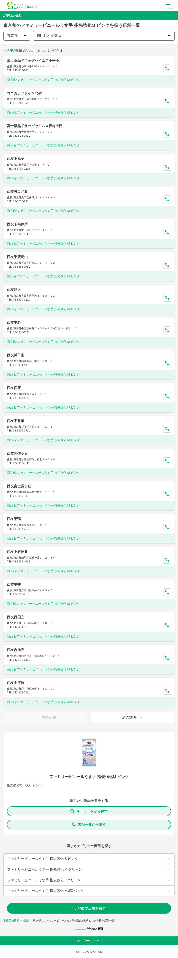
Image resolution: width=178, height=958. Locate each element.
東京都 (12, 35)
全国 (26, 920)
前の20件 (48, 717)
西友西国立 (15, 617)
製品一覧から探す (92, 824)
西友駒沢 (14, 289)
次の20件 (129, 717)
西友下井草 (15, 421)
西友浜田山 (15, 355)
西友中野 (14, 322)
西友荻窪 (14, 388)
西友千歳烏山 (17, 257)
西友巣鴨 (14, 519)
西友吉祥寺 (15, 650)
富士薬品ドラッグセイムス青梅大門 (35, 126)
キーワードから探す (92, 811)
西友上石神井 (17, 552)
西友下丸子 (15, 158)
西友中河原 (15, 683)
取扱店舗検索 (11, 920)
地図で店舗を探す (91, 908)
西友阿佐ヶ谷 (17, 453)
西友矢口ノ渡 (17, 191)
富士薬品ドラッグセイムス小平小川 (35, 60)
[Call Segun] (167, 68)
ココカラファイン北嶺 (24, 93)
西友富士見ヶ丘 (19, 486)
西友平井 (14, 584)
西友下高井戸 (17, 224)
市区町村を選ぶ (49, 35)
